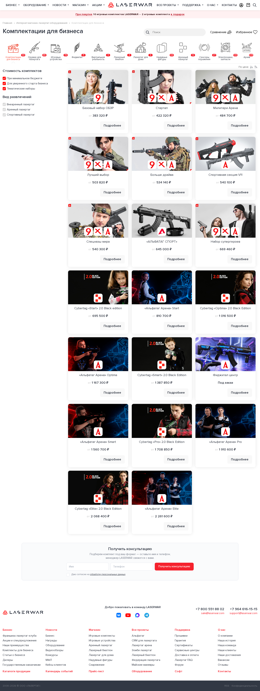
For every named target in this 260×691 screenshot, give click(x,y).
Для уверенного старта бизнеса (27, 83)
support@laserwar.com (243, 613)
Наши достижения (229, 655)
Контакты (229, 5)
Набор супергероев (225, 242)
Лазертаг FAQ (184, 660)
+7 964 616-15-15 (243, 609)
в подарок (177, 14)
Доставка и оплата (187, 655)
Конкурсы (52, 655)
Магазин (79, 5)
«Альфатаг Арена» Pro (225, 442)
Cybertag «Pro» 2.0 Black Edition (161, 442)
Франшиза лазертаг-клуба (19, 635)
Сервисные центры (187, 650)
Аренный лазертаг (18, 109)
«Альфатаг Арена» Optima (98, 375)
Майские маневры (143, 665)
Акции (97, 5)
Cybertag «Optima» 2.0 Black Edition (225, 308)
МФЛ (49, 660)
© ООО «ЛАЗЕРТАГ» (28, 685)
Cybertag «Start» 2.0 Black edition (98, 308)
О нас (211, 5)
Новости (60, 5)
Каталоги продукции (16, 671)
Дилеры (8, 660)
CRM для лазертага (144, 640)
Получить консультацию (174, 566)
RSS (226, 685)
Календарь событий (59, 671)
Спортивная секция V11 (225, 175)
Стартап (162, 108)
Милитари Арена (225, 108)
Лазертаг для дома (101, 655)
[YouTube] (128, 615)
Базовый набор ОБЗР (98, 108)
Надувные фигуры (100, 660)
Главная (7, 22)
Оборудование (35, 5)
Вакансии (223, 660)
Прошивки (181, 635)
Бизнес (12, 5)
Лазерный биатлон (100, 650)
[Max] (137, 615)
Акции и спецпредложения (19, 640)
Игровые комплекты (102, 635)
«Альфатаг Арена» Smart (98, 442)
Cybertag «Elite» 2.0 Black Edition (98, 509)
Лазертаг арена (142, 645)
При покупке (84, 14)
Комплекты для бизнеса (18, 650)
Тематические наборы (20, 88)
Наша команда (227, 645)
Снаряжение (97, 665)
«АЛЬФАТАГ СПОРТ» (161, 242)
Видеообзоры (54, 650)
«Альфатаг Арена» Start (162, 308)
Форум (179, 665)
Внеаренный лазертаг (20, 104)
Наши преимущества (16, 645)
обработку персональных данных (107, 574)
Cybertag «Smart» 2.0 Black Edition (161, 375)
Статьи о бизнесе (14, 655)
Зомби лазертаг (142, 650)
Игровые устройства (102, 640)
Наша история (227, 640)
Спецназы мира (98, 242)
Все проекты (167, 5)
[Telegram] (147, 615)
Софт (178, 671)
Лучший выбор (98, 175)
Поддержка (191, 5)
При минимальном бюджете (24, 78)
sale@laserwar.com (212, 613)
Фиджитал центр (225, 375)
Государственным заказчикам (22, 665)
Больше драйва (161, 175)
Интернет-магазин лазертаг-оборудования (41, 22)
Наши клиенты (227, 650)
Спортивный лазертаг (20, 114)
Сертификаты (184, 645)
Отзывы (223, 665)
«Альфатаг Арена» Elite (162, 509)
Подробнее (112, 125)
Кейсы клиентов (56, 665)
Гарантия (180, 640)
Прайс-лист (96, 671)
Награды (51, 640)
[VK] (118, 615)
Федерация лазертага (146, 660)
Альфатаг (138, 635)
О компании (225, 635)
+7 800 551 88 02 (210, 609)
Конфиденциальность (244, 685)
